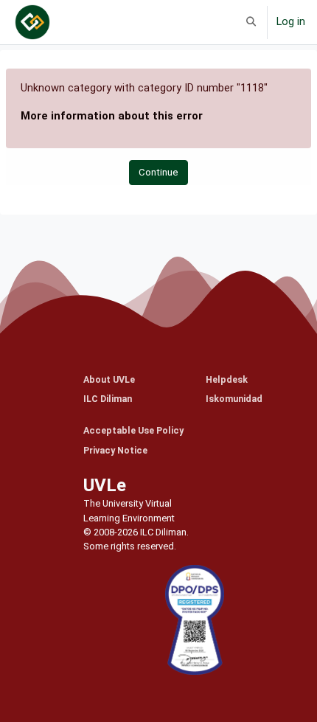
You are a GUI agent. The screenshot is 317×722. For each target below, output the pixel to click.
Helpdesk (227, 379)
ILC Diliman (107, 398)
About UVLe (109, 379)
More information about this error (112, 115)
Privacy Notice (115, 450)
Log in (290, 21)
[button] (251, 22)
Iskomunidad (234, 398)
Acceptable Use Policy (133, 430)
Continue (158, 172)
